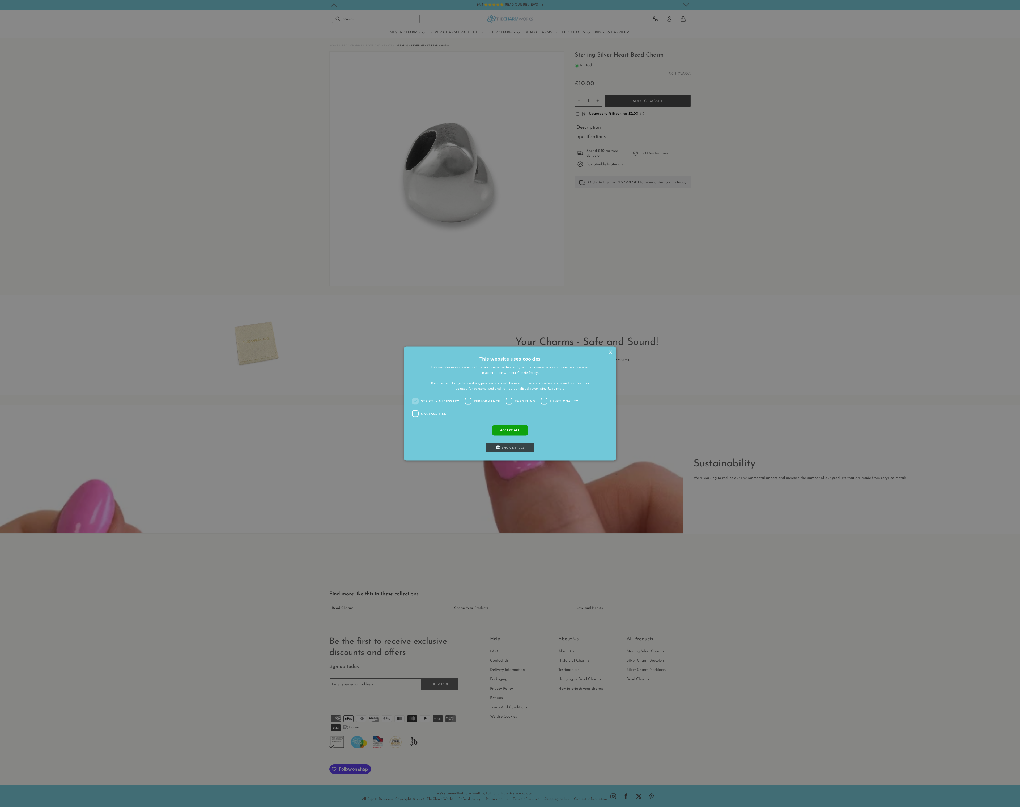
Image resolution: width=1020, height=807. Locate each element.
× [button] (610, 352)
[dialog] (510, 404)
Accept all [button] (510, 430)
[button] (510, 447)
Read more (556, 388)
